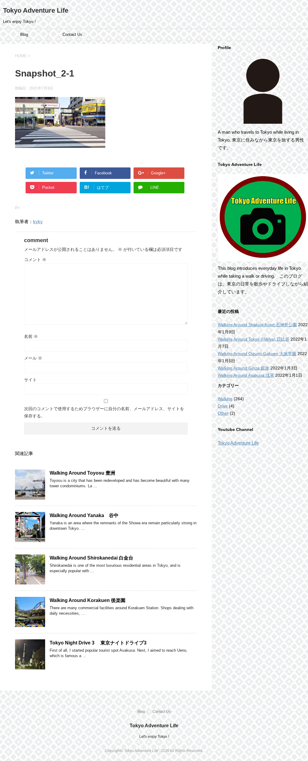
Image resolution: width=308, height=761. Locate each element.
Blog (24, 34)
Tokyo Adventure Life (35, 10)
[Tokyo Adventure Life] (263, 91)
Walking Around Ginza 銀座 (243, 368)
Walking (225, 398)
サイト (30, 379)
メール (33, 358)
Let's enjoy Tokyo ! (154, 736)
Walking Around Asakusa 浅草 (246, 375)
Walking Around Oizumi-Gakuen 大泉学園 (257, 353)
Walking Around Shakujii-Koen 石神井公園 (257, 324)
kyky (38, 221)
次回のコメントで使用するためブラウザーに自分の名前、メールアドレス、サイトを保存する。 (104, 412)
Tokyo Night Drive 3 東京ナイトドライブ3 (100, 642)
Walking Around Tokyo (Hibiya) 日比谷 (253, 339)
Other (223, 413)
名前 (31, 336)
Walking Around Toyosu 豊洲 (82, 473)
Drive (223, 406)
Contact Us (72, 34)
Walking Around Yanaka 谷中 (84, 515)
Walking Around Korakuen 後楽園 (87, 600)
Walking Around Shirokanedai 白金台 (91, 557)
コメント (35, 259)
